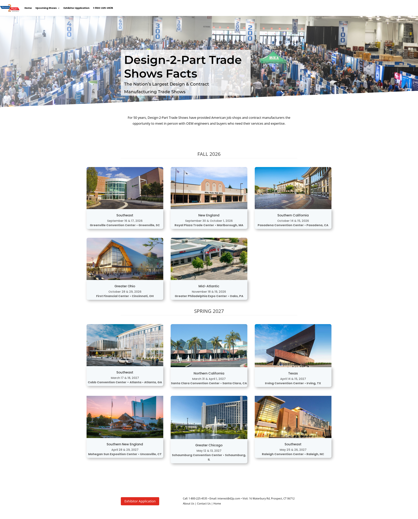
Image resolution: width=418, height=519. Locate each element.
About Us (188, 503)
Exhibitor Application (76, 8)
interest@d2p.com (228, 498)
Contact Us (204, 503)
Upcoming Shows (46, 8)
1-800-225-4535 (103, 8)
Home (28, 8)
